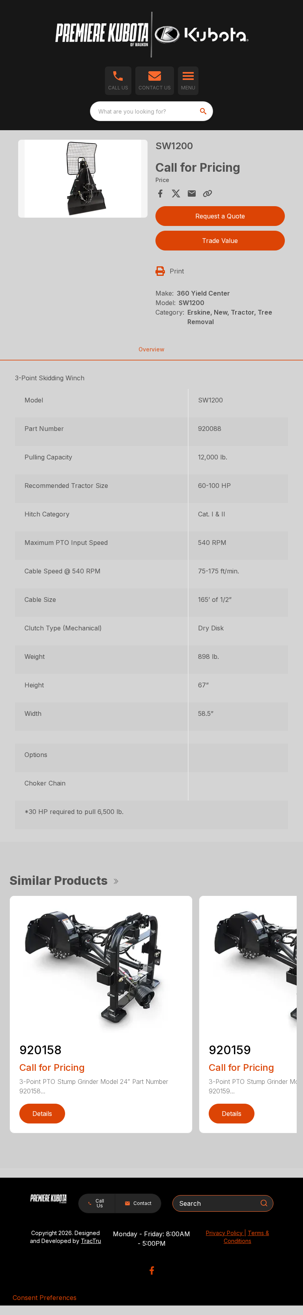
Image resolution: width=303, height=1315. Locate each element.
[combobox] (151, 111)
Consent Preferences (45, 1298)
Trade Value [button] (220, 241)
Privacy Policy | (226, 1233)
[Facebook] (152, 1270)
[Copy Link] (207, 193)
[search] (204, 111)
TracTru (91, 1240)
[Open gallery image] (83, 179)
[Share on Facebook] (160, 193)
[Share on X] (176, 193)
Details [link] (42, 1114)
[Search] (264, 1203)
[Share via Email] (191, 193)
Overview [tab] (151, 349)
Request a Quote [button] (220, 216)
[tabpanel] (83, 180)
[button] (118, 80)
